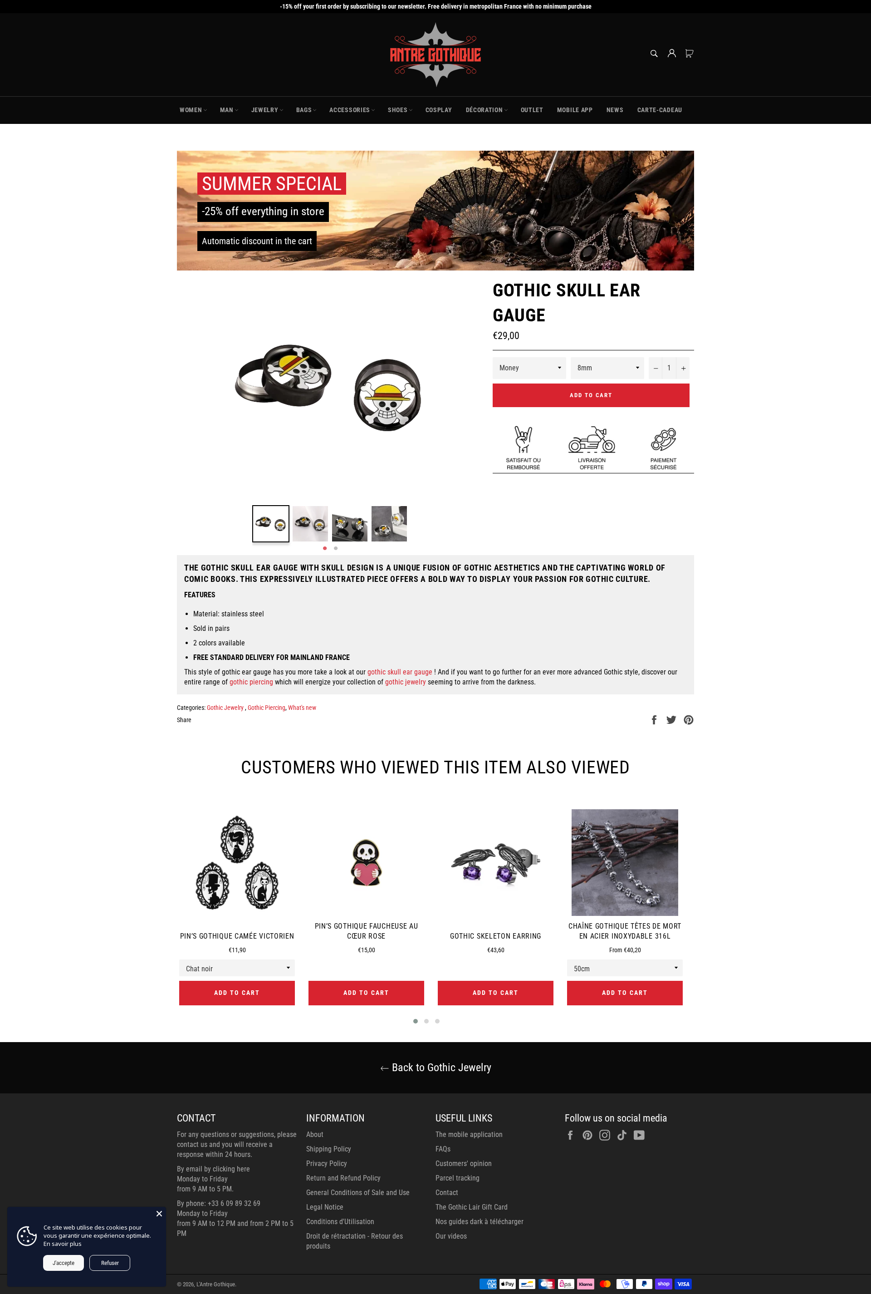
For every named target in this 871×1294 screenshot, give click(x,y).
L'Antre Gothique (215, 1284)
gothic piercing (251, 682)
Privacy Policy (326, 1163)
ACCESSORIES (349, 109)
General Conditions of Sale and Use (358, 1192)
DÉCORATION (484, 109)
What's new (302, 707)
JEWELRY (265, 109)
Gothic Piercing (266, 707)
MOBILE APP (575, 109)
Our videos (451, 1236)
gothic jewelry (405, 682)
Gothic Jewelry (226, 707)
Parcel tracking (458, 1178)
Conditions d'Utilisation (340, 1221)
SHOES (398, 109)
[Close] (159, 1213)
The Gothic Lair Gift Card (472, 1207)
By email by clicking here (213, 1169)
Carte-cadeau (659, 109)
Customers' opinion (464, 1163)
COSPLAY (439, 109)
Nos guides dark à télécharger (480, 1221)
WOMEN (191, 109)
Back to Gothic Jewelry (440, 1067)
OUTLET (532, 109)
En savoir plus (63, 1244)
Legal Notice (324, 1207)
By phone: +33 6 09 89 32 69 (218, 1203)
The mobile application (469, 1134)
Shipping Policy (328, 1149)
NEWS (615, 109)
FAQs (443, 1149)
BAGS (304, 109)
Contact (447, 1192)
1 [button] (324, 548)
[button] (415, 1021)
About (314, 1134)
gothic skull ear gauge (399, 672)
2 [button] (335, 548)
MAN (227, 109)
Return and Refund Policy (343, 1178)
